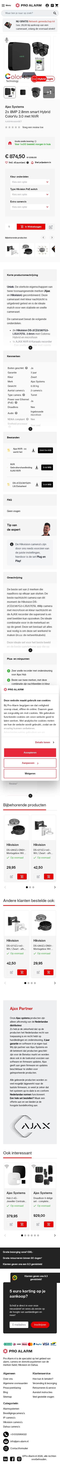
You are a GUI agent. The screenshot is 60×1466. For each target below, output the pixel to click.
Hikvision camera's (12, 1422)
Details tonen (42, 742)
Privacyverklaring (12, 1387)
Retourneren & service (44, 1387)
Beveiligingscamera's (14, 1413)
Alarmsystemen (11, 1408)
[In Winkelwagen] (22, 876)
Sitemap (7, 1396)
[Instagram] (19, 1459)
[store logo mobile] (29, 5)
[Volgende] (52, 237)
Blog (5, 1392)
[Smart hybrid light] (43, 79)
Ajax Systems (38, 381)
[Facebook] (12, 1459)
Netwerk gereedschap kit (42, 21)
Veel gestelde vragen (43, 1396)
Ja (32, 368)
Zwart (34, 377)
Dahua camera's (11, 1426)
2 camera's (36, 390)
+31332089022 (18, 1434)
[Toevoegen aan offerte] (51, 227)
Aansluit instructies (42, 1392)
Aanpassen (28, 763)
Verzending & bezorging (45, 1383)
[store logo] (30, 1353)
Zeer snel (35, 425)
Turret (34, 395)
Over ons (8, 1378)
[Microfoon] (6, 40)
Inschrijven (40, 1324)
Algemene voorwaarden (15, 1383)
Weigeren (30, 773)
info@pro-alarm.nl (19, 1441)
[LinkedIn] (5, 1459)
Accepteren (30, 752)
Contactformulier (19, 1448)
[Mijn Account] (47, 5)
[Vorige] (43, 237)
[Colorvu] (16, 78)
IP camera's (9, 1417)
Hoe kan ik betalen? (43, 1378)
